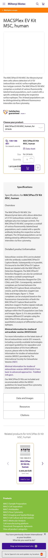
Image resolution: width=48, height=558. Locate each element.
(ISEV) (14, 361)
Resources (25, 406)
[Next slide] (42, 463)
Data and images (24, 398)
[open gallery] (24, 53)
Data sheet (30, 148)
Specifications (24, 187)
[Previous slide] (8, 463)
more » (23, 113)
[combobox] (24, 128)
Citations (24, 415)
